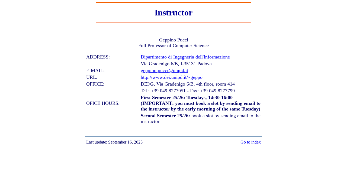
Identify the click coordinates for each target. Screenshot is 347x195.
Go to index (250, 142)
